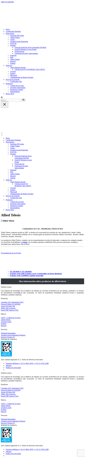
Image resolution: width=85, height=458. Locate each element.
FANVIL (13, 22)
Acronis (13, 50)
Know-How (10, 72)
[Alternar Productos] (39, 156)
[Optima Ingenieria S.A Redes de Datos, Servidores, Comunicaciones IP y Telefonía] (6, 4)
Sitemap (8, 322)
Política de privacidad (13, 324)
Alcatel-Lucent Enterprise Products (13, 292)
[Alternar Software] (39, 137)
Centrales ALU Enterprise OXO (12, 259)
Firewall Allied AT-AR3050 (10, 261)
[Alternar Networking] (39, 99)
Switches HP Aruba (17, 14)
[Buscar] (2, 76)
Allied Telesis (15, 16)
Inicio (8, 8)
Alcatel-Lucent (6, 278)
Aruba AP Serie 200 (8, 263)
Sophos (12, 42)
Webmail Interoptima (8, 290)
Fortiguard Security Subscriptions (26, 32)
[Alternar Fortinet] (39, 111)
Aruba (12, 18)
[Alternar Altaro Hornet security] (39, 139)
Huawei (13, 40)
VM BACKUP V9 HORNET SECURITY (30, 48)
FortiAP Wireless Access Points (26, 28)
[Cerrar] (4, 83)
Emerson (13, 34)
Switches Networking (17, 66)
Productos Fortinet (16, 68)
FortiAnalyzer (19, 30)
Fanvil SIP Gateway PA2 (9, 267)
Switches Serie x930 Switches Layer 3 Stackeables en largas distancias (36, 230)
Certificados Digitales (13, 10)
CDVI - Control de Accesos (10, 274)
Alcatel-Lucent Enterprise (19, 20)
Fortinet (3, 280)
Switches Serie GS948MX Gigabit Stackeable (26, 232)
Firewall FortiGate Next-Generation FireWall (30, 26)
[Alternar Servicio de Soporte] (39, 153)
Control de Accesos (17, 64)
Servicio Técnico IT (8, 294)
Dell (11, 36)
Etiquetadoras (15, 70)
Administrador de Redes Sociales (21, 56)
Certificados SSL (16, 60)
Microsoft (13, 54)
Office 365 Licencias (8, 265)
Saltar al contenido (7, 2)
